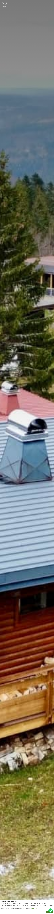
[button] (50, 910)
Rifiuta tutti (42, 911)
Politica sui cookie (33, 908)
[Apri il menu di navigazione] (51, 4)
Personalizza (34, 911)
